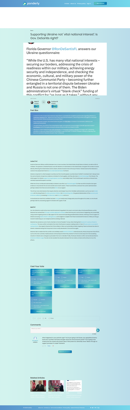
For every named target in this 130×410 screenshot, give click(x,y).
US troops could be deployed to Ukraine (55, 212)
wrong (57, 198)
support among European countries (53, 178)
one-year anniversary (55, 129)
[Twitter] (95, 407)
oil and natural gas (84, 176)
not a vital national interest (56, 171)
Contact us (47, 407)
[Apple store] (92, 407)
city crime (60, 195)
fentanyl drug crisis (68, 193)
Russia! (35, 299)
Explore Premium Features (78, 407)
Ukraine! (43, 299)
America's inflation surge (37, 238)
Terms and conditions (56, 407)
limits (56, 188)
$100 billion (68, 121)
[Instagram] (97, 407)
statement (36, 117)
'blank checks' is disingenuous (48, 216)
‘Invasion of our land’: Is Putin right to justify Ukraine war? (55, 396)
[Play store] (90, 407)
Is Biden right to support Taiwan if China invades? (37, 396)
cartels (48, 193)
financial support (71, 183)
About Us (73, 3)
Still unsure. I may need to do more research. (41, 282)
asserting (42, 117)
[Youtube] (98, 407)
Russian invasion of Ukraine (71, 129)
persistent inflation (55, 193)
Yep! (35, 279)
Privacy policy (81, 3)
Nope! (41, 279)
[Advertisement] (65, 17)
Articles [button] (66, 3)
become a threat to (68, 231)
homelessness (51, 195)
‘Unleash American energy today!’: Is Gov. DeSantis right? (73, 396)
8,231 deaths (36, 127)
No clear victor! (37, 302)
